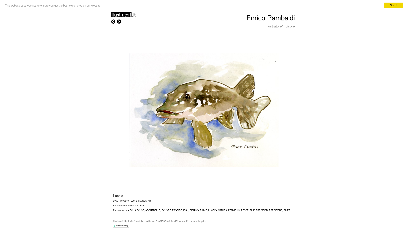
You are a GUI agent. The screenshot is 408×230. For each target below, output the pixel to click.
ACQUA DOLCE (136, 210)
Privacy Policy (122, 226)
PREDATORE (275, 210)
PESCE (244, 210)
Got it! (393, 5)
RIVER (287, 210)
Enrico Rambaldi (270, 17)
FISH (185, 210)
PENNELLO (234, 210)
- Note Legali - (198, 221)
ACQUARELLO (152, 210)
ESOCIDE (177, 210)
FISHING (194, 210)
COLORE (166, 210)
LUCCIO (212, 210)
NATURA (222, 210)
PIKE (252, 210)
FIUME (203, 210)
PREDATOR (262, 210)
